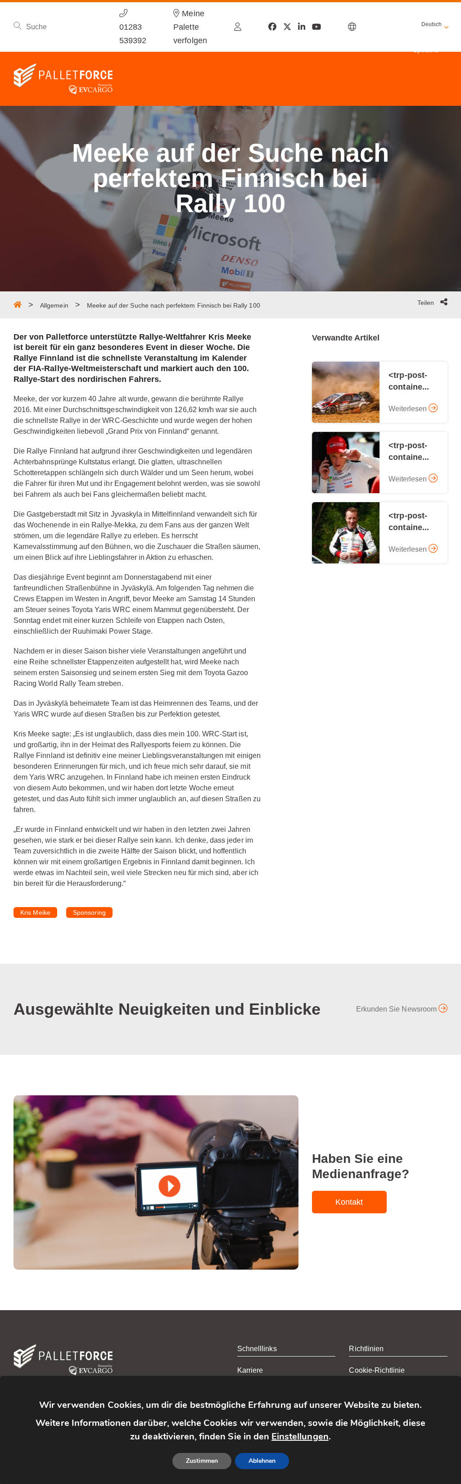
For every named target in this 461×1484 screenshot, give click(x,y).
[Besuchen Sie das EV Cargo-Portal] (237, 27)
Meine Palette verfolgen (190, 27)
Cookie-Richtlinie (377, 1370)
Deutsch (431, 24)
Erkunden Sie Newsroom (397, 1009)
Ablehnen (262, 1461)
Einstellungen (300, 1436)
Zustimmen (202, 1461)
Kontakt (349, 1202)
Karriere (250, 1370)
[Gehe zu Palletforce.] (18, 304)
